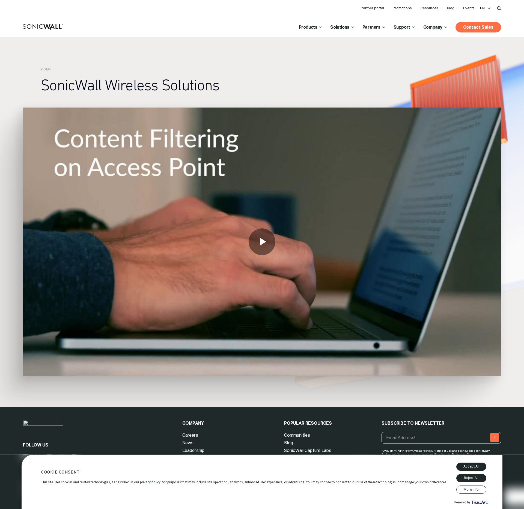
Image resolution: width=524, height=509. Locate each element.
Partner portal (372, 8)
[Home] (43, 27)
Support (402, 27)
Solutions (339, 27)
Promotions (402, 8)
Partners (371, 27)
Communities (297, 435)
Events (469, 8)
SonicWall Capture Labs (307, 450)
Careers (190, 435)
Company (432, 27)
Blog (450, 8)
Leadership (193, 450)
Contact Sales (478, 27)
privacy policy (150, 482)
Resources (429, 8)
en (482, 8)
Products (308, 27)
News (187, 442)
